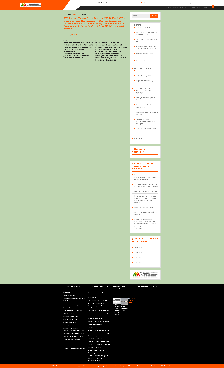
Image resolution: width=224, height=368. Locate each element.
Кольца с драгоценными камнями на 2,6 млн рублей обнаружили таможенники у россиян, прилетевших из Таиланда (145, 223)
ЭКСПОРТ (168, 8)
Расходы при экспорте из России (73, 333)
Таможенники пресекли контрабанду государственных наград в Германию (145, 177)
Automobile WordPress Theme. (163, 366)
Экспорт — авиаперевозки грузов (74, 349)
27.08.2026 (138, 252)
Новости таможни (139, 150)
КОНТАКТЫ (205, 8)
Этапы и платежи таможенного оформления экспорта (146, 121)
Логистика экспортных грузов (72, 310)
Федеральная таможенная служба (142, 166)
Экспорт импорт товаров (145, 71)
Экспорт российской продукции (73, 336)
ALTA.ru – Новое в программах (145, 240)
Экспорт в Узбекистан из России (98, 341)
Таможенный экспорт (144, 27)
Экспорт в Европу (142, 61)
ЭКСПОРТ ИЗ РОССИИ (194, 8)
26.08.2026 (138, 257)
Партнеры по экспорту (144, 81)
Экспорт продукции (143, 76)
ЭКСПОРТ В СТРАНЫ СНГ (179, 8)
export (75, 14)
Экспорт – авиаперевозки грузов (98, 330)
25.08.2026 (138, 262)
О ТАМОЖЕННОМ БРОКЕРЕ (97, 303)
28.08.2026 (138, 247)
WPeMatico (75, 35)
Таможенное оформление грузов (98, 310)
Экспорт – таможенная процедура (74, 330)
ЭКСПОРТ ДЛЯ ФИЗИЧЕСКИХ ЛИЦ (74, 303)
